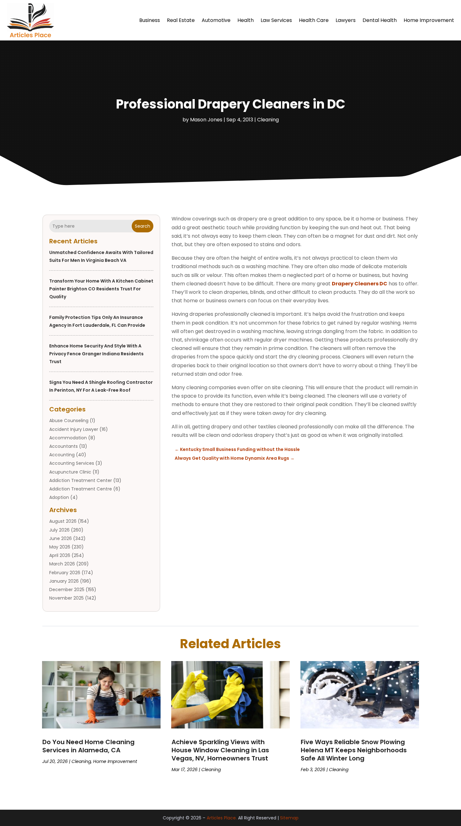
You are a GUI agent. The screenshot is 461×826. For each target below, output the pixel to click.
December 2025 (66, 589)
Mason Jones (206, 119)
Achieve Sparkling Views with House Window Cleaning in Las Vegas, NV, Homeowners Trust (220, 750)
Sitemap (289, 818)
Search (142, 226)
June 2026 (60, 538)
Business (149, 20)
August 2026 (63, 521)
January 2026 (64, 581)
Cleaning (268, 119)
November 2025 (66, 598)
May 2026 (59, 547)
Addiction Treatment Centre (80, 489)
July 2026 (59, 530)
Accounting (62, 455)
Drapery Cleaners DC (359, 283)
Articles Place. (222, 818)
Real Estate (181, 20)
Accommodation (68, 438)
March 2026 (62, 564)
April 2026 (59, 555)
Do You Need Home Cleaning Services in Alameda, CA (88, 746)
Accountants (63, 446)
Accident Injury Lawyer (73, 429)
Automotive (216, 20)
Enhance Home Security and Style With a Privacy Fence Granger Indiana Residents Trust (96, 354)
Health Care (314, 20)
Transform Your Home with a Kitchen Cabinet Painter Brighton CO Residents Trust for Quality (101, 289)
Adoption (59, 497)
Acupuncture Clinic (70, 472)
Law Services (276, 20)
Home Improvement (429, 20)
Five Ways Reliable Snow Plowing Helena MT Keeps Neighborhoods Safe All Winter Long (354, 750)
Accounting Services (71, 463)
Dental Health (380, 20)
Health (245, 20)
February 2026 (64, 572)
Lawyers (346, 20)
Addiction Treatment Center (80, 480)
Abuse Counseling (68, 420)
